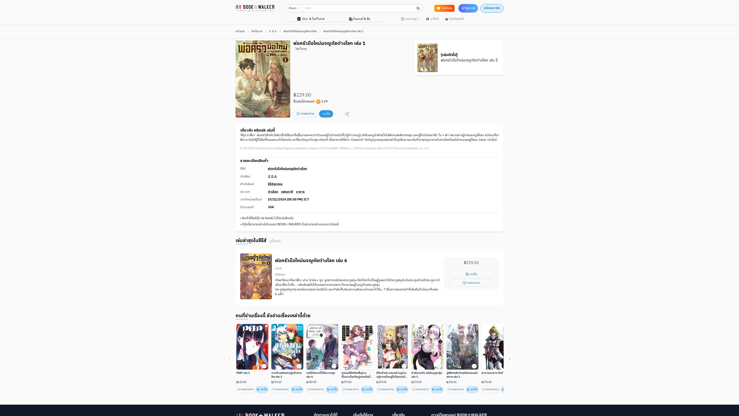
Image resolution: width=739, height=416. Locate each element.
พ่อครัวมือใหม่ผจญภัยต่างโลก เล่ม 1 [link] (343, 31)
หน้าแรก (240, 31)
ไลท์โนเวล (256, 31)
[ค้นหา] (418, 8)
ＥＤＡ (273, 31)
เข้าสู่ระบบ (468, 8)
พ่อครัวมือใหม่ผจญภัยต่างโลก (300, 31)
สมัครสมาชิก (492, 8)
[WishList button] (264, 366)
